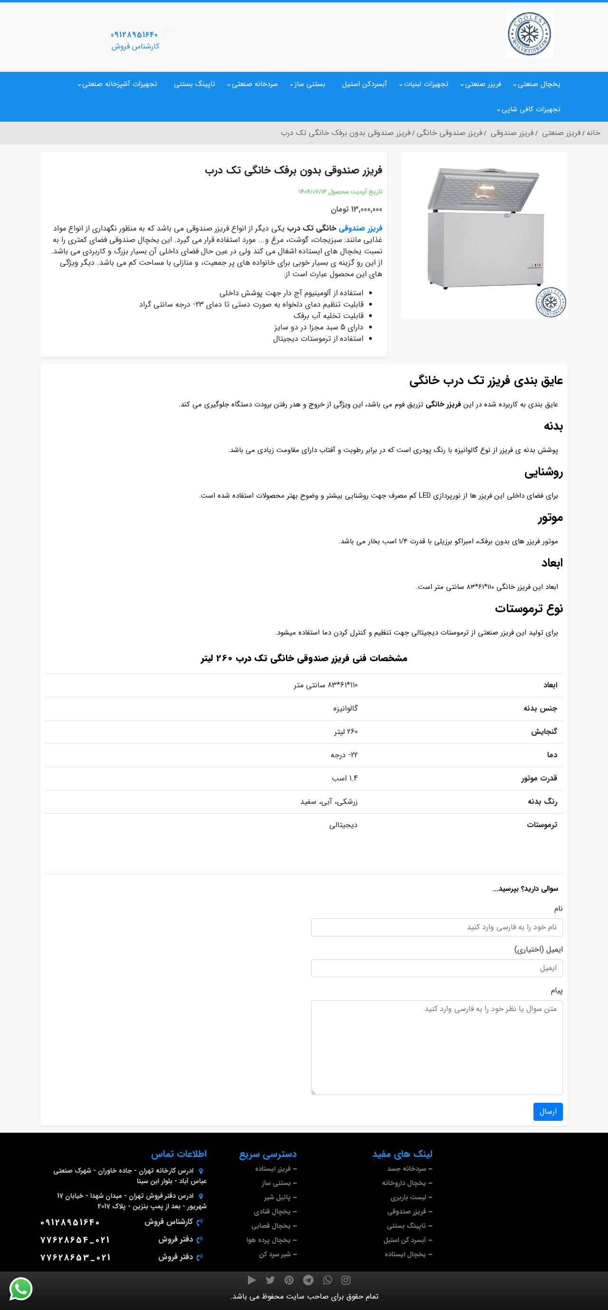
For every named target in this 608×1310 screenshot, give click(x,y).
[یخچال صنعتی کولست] (529, 34)
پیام (557, 990)
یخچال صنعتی (539, 84)
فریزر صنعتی (483, 84)
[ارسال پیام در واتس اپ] (27, 1289)
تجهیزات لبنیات (426, 84)
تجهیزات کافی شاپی (531, 109)
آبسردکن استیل (364, 84)
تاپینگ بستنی (194, 84)
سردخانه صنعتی (255, 84)
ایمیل (554, 949)
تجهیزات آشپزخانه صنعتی (119, 84)
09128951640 (134, 35)
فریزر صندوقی (360, 228)
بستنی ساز (309, 84)
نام (558, 909)
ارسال (548, 1111)
